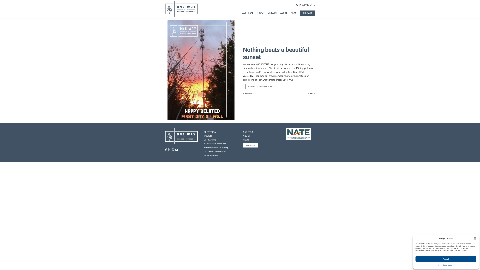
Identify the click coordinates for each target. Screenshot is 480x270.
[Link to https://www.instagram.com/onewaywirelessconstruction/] (173, 149)
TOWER (208, 135)
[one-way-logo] (181, 1)
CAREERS (248, 132)
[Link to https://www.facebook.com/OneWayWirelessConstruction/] (166, 149)
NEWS (246, 139)
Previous (249, 93)
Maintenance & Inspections (215, 144)
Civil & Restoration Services (215, 151)
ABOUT (246, 135)
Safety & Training (211, 155)
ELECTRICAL (210, 132)
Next (310, 93)
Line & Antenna (210, 140)
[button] (475, 238)
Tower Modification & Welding (216, 148)
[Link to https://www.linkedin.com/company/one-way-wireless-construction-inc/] (169, 149)
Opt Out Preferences (445, 265)
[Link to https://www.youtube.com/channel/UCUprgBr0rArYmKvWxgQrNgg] (176, 149)
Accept (446, 259)
